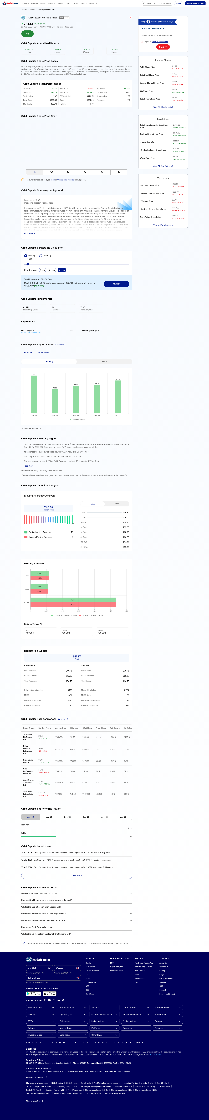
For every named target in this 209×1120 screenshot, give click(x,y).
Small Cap (69, 27)
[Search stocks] (144, 3)
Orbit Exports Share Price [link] (47, 10)
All (142, 1042)
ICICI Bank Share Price (149, 185)
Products (25, 3)
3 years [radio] (52, 270)
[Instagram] (54, 1000)
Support (84, 3)
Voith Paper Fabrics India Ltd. (28, 793)
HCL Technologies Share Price (153, 150)
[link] (39, 968)
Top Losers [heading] (163, 178)
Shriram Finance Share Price (152, 193)
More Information (33, 1101)
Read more (29, 466)
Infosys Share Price (148, 142)
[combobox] (157, 3)
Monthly (31, 255)
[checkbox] (142, 42)
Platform (34, 3)
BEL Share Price (146, 91)
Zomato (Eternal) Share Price (152, 83)
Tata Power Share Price (150, 99)
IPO (97, 3)
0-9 (138, 1042)
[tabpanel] (76, 394)
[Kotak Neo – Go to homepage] (10, 3)
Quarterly (47, 255)
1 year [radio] (42, 270)
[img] (76, 142)
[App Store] (49, 993)
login (53, 180)
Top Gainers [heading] (163, 119)
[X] (45, 1000)
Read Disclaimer (156, 1055)
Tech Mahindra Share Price (151, 134)
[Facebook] (63, 1000)
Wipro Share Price (147, 158)
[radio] (25, 255)
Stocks (32, 10)
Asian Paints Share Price (150, 217)
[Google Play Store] (33, 993)
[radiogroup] (76, 255)
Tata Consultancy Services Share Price (154, 126)
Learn (68, 3)
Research (51, 3)
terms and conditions (160, 42)
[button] (196, 3)
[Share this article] (130, 17)
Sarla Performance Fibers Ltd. (28, 771)
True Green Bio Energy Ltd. (27, 737)
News (91, 3)
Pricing (43, 3)
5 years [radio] (62, 270)
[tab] (34, 172)
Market (60, 3)
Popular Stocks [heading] (163, 60)
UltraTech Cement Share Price (153, 209)
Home (24, 10)
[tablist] (76, 172)
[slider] (27, 264)
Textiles (60, 27)
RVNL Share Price (147, 67)
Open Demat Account (65, 180)
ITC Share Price (146, 201)
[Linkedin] (58, 1000)
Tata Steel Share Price (149, 75)
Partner (75, 3)
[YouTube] (49, 1000)
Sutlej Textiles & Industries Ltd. (28, 782)
